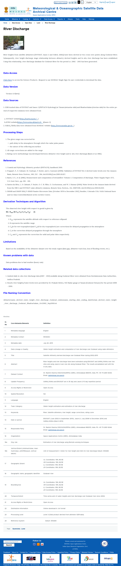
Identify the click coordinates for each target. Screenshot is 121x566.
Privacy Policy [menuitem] (75, 552)
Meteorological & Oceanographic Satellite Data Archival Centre (68, 10)
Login (107, 2)
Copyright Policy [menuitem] (35, 552)
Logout (112, 2)
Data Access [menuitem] (48, 19)
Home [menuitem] (7, 19)
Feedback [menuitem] (6, 552)
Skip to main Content (60, 2)
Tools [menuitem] (77, 19)
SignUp (102, 2)
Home (5, 23)
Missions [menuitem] (14, 19)
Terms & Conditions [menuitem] (101, 552)
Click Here (7, 80)
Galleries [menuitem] (35, 19)
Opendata (16, 529)
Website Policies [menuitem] (87, 552)
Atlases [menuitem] (70, 19)
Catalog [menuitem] (24, 19)
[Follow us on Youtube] (42, 544)
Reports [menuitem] (59, 19)
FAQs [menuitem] (112, 552)
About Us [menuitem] (15, 552)
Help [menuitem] (84, 19)
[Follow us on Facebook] (34, 544)
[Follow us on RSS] (38, 544)
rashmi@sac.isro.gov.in (56, 375)
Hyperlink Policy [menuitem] (62, 552)
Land (23, 529)
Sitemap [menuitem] (91, 19)
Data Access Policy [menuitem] (48, 552)
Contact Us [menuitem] (24, 552)
